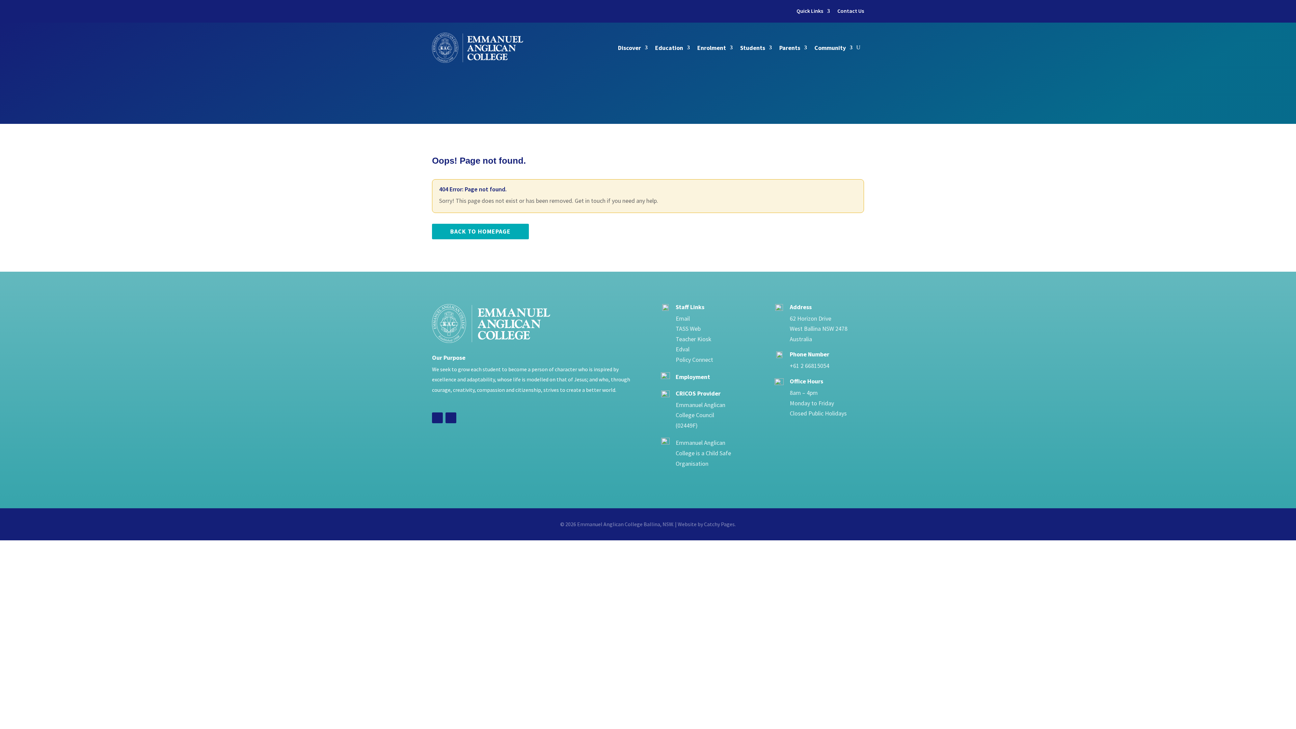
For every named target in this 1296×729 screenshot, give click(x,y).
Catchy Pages (719, 524)
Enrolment (711, 48)
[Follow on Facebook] (437, 417)
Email (683, 318)
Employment (693, 377)
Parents (789, 48)
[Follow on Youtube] (451, 417)
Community (830, 48)
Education (669, 48)
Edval (683, 349)
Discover (629, 48)
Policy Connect (694, 359)
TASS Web (688, 328)
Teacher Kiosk (693, 339)
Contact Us (850, 11)
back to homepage (480, 231)
